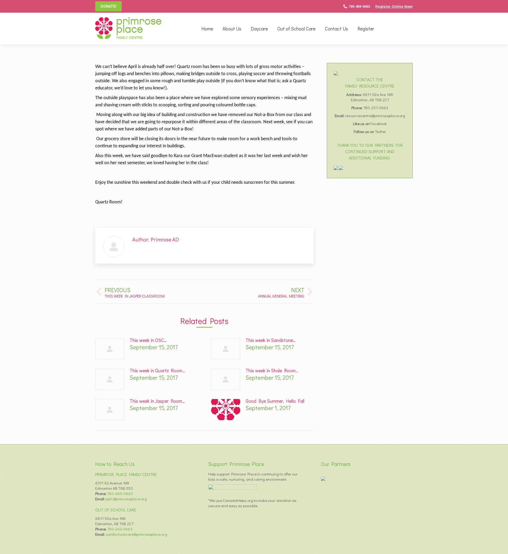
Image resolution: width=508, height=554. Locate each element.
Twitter (380, 131)
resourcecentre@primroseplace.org (375, 115)
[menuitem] (207, 28)
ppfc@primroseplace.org (126, 498)
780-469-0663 (359, 6)
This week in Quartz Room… (157, 370)
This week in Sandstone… (271, 340)
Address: (354, 94)
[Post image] (109, 348)
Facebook (378, 123)
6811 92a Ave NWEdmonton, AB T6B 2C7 (372, 97)
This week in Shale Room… (272, 370)
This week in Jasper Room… (157, 401)
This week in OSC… (148, 340)
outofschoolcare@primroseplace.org (136, 534)
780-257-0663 (375, 107)
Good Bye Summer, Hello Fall (275, 401)
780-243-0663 (119, 529)
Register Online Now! (394, 6)
